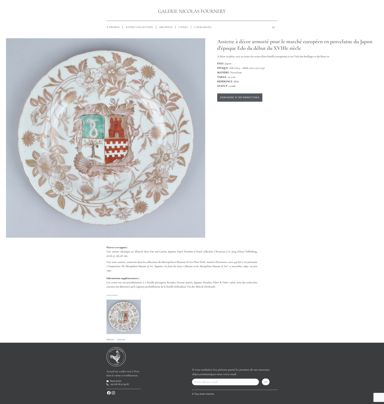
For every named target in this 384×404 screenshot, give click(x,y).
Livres (183, 27)
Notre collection (139, 27)
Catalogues (203, 27)
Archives (165, 27)
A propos (113, 27)
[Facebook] (108, 393)
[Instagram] (113, 393)
